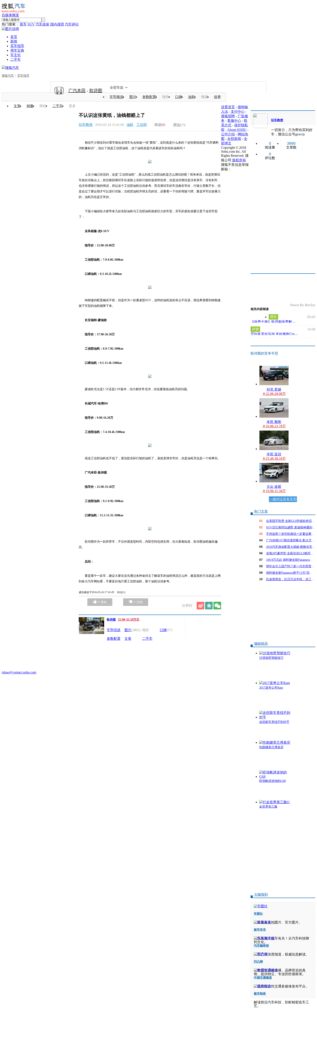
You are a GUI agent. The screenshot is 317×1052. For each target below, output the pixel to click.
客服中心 (234, 120)
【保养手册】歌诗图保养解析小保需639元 (274, 321)
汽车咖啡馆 (261, 945)
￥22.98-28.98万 (274, 394)
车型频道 (116, 97)
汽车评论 (72, 24)
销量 (30, 106)
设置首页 (228, 107)
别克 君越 (274, 389)
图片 (132, 97)
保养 (217, 97)
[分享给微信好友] (217, 605)
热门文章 (261, 511)
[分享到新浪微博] (200, 605)
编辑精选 (261, 643)
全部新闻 (234, 139)
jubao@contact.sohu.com (19, 672)
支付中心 (238, 111)
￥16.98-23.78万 (274, 426)
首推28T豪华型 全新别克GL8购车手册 (291, 553)
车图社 (258, 913)
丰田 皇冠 (274, 454)
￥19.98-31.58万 (274, 491)
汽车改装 (42, 24)
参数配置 (149, 97)
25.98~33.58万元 (128, 619)
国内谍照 (57, 24)
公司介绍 (228, 134)
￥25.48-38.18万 (274, 458)
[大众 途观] (274, 481)
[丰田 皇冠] (274, 449)
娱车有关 (260, 929)
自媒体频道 (10, 15)
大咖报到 (261, 894)
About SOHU (236, 130)
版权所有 (239, 160)
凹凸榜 (258, 961)
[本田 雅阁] (274, 416)
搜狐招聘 (228, 116)
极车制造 (260, 993)
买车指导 (17, 46)
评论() (179, 125)
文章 (17, 106)
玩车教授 (86, 125)
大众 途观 (274, 486)
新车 (23, 24)
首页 (13, 37)
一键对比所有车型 (283, 499)
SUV (31, 24)
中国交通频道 (263, 977)
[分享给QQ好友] (209, 605)
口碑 (178, 97)
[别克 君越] (274, 384)
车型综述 (114, 630)
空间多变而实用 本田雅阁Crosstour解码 (274, 334)
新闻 (13, 41)
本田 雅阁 (274, 422)
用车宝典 (17, 50)
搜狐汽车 (12, 68)
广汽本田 (77, 90)
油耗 (191, 97)
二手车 (15, 59)
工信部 (142, 125)
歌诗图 (95, 90)
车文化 (15, 55)
